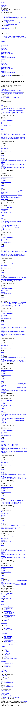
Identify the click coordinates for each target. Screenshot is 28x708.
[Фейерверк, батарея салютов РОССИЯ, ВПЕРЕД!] (14, 580)
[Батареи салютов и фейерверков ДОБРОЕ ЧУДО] (14, 251)
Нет (2, 700)
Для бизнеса (7, 16)
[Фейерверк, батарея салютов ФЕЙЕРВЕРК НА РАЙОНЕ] (14, 162)
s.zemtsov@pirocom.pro (6, 92)
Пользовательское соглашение (5, 694)
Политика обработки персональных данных (6, 691)
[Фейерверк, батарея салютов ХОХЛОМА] (12, 277)
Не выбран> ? (10, 698)
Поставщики (10, 22)
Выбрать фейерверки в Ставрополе (10, 97)
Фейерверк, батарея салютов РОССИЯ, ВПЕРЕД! (13, 583)
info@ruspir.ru (4, 670)
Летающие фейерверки (7, 53)
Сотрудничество (8, 17)
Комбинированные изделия (8, 57)
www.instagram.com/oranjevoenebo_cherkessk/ (12, 93)
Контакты (6, 25)
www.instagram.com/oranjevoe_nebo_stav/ (11, 90)
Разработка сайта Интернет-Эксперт (10, 697)
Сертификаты (20, 18)
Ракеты (3, 59)
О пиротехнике (12, 37)
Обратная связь (7, 666)
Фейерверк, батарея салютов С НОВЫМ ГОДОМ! (13, 477)
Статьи (5, 24)
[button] (14, 103)
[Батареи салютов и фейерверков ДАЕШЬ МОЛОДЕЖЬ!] (14, 192)
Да (3, 700)
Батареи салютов (5, 46)
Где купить (6, 14)
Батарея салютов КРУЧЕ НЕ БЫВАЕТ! (11, 502)
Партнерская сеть (16, 17)
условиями (24, 701)
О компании (7, 21)
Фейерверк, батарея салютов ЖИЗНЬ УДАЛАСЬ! (13, 360)
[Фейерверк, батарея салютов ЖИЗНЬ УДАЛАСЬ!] (14, 357)
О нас (5, 22)
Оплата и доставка (8, 629)
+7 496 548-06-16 (5, 675)
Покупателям (7, 34)
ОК (1, 706)
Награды (9, 24)
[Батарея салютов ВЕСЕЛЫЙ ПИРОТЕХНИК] (13, 108)
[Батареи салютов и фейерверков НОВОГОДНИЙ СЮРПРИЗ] (14, 385)
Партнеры (16, 22)
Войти (13, 28)
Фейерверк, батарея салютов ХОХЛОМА (11, 279)
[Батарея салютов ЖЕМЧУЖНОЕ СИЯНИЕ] (12, 302)
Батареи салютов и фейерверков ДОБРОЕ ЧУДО (13, 254)
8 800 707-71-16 (5, 10)
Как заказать (17, 36)
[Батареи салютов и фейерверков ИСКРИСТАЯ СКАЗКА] (14, 328)
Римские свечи (5, 49)
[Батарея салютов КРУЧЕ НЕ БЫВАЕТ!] (11, 500)
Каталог (6, 36)
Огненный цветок (8, 607)
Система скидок (8, 638)
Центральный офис (8, 663)
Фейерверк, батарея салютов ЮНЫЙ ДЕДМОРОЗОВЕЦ (10, 226)
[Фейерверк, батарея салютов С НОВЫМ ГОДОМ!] (14, 474)
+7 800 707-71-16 (5, 681)
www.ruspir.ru (4, 671)
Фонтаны (3, 48)
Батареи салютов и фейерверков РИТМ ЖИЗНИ (13, 137)
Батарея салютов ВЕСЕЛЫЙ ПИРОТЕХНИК (12, 111)
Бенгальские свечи (5, 55)
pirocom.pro (3, 89)
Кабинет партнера (8, 644)
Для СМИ (14, 24)
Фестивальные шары (6, 50)
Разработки (22, 22)
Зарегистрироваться (6, 28)
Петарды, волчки (5, 52)
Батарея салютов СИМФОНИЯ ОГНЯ (10, 527)
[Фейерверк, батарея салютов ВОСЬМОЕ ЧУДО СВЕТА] (14, 552)
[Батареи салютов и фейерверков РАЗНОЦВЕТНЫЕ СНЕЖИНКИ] (14, 445)
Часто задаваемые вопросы (10, 642)
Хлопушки (3, 56)
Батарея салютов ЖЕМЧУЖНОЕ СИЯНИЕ (12, 303)
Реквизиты (6, 665)
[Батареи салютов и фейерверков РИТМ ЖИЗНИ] (14, 134)
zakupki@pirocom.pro (18, 92)
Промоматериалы (11, 18)
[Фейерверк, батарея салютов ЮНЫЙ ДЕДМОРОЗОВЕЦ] (14, 222)
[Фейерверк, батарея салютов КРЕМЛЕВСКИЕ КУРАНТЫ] (14, 415)
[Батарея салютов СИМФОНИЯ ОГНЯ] (11, 525)
